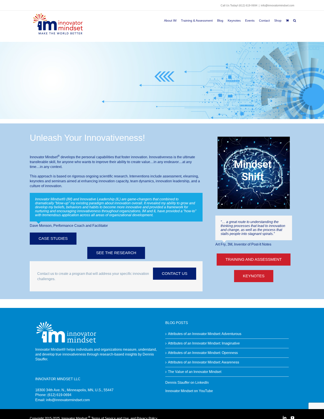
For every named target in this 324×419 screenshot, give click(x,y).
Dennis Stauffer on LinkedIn (187, 382)
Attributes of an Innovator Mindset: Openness (203, 353)
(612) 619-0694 (248, 5)
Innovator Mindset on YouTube (189, 391)
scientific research (113, 176)
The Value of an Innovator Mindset (194, 372)
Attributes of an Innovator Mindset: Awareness (203, 362)
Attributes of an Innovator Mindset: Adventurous (204, 334)
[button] (294, 20)
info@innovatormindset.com (277, 5)
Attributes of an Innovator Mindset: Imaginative (204, 343)
